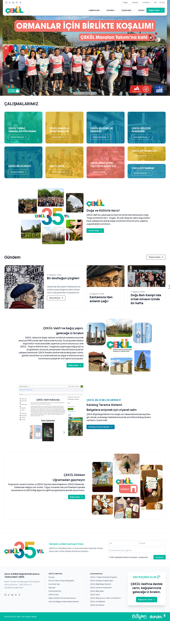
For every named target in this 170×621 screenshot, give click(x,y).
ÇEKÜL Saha (95, 594)
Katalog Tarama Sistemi (99, 427)
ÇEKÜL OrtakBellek (97, 601)
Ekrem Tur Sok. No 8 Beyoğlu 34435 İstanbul (22, 581)
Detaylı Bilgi (93, 230)
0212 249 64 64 (10, 584)
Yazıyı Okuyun (54, 298)
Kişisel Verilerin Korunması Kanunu (62, 598)
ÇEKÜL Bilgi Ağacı (97, 591)
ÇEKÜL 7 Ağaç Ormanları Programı (103, 577)
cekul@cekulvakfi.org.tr (13, 587)
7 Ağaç (125, 2)
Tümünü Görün (154, 257)
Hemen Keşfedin (17, 137)
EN (155, 2)
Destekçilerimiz (55, 591)
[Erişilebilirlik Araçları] (165, 616)
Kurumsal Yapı (54, 584)
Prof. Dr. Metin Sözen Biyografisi (61, 580)
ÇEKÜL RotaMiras (97, 605)
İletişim (141, 10)
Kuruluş (51, 577)
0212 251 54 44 (25, 584)
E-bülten (146, 2)
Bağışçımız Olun (145, 599)
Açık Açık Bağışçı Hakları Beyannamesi (64, 601)
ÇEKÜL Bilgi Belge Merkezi (100, 584)
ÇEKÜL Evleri (54, 594)
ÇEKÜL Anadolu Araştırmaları (101, 580)
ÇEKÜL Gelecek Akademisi (101, 587)
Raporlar (52, 587)
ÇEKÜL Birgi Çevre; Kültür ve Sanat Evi (105, 598)
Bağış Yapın (154, 10)
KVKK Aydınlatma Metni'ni (120, 557)
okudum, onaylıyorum (129, 557)
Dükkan (135, 2)
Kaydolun (159, 557)
